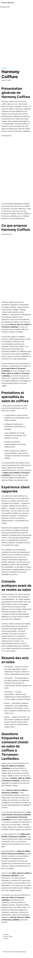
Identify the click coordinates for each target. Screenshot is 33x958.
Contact (5, 938)
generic (4, 68)
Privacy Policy (8, 936)
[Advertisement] (16, 35)
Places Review (7, 2)
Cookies (6, 934)
